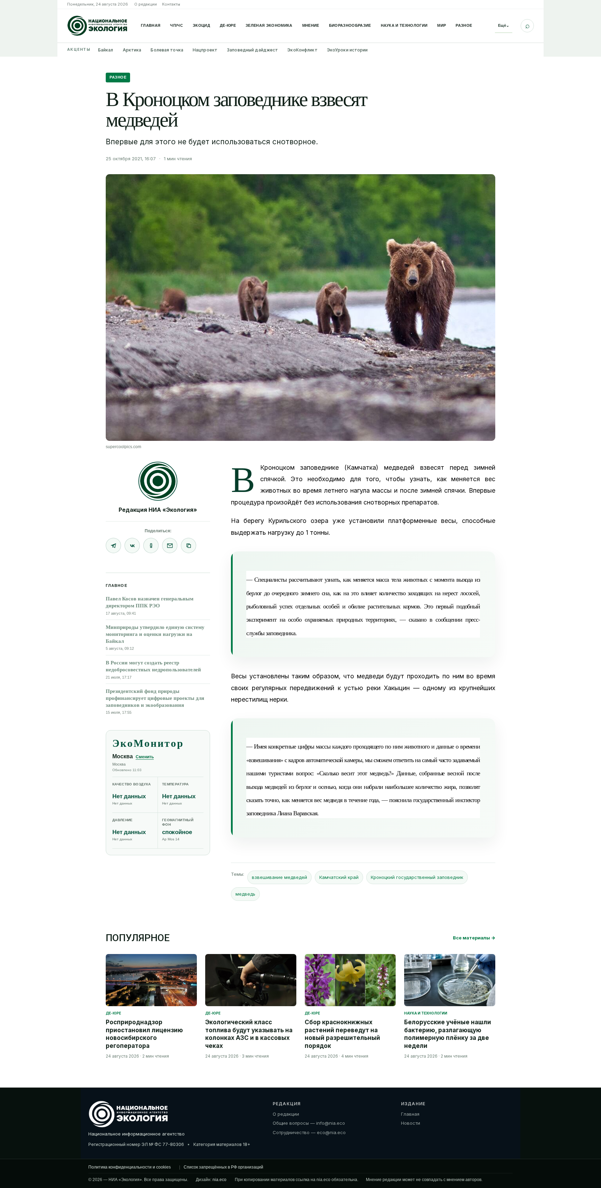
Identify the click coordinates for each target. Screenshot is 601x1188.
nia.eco (219, 1179)
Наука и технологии (404, 25)
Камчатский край (339, 877)
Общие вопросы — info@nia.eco (309, 1123)
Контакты (171, 4)
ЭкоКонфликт (302, 49)
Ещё (503, 25)
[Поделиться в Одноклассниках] (151, 545)
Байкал (105, 49)
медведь (245, 894)
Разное (464, 25)
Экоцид (201, 25)
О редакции (145, 4)
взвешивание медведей (279, 877)
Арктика (132, 49)
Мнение (310, 25)
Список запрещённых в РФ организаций (223, 1167)
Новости (410, 1123)
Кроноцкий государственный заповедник (417, 877)
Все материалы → (474, 937)
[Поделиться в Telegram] (113, 545)
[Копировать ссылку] (188, 545)
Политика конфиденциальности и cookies (129, 1167)
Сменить (145, 756)
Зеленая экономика (269, 25)
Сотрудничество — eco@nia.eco (309, 1132)
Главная (150, 25)
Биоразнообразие (350, 25)
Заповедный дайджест (252, 49)
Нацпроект (205, 49)
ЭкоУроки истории (347, 49)
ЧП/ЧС (176, 25)
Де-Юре (228, 25)
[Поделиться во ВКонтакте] (132, 545)
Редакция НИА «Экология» (158, 509)
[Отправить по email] (169, 545)
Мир (441, 25)
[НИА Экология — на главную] (97, 25)
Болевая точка (167, 49)
